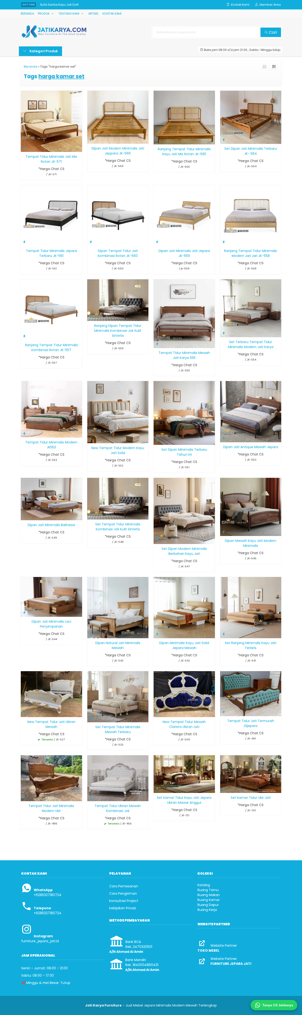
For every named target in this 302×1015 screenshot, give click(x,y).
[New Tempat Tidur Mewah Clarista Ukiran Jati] (184, 694)
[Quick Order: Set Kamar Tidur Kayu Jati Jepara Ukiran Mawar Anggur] (157, 789)
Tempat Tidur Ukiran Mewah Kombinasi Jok (118, 808)
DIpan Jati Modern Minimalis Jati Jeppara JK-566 (118, 151)
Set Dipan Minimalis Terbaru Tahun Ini (184, 452)
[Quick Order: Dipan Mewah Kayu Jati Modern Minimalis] (223, 532)
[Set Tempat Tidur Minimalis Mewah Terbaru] (118, 696)
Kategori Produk (43, 51)
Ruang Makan (208, 895)
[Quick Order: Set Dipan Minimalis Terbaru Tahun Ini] (157, 440)
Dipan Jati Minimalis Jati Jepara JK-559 (184, 253)
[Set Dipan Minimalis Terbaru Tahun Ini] (184, 412)
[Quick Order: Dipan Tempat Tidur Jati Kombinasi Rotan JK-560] (90, 242)
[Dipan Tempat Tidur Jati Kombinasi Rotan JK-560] (118, 215)
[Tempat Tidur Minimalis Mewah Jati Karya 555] (184, 313)
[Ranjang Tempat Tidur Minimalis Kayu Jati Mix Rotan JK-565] (184, 117)
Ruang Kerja (207, 909)
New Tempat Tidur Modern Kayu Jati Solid (117, 450)
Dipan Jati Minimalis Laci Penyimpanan (51, 624)
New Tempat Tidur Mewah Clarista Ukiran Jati (184, 724)
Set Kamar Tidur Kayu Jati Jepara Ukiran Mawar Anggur (184, 800)
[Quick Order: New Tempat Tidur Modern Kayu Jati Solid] (90, 439)
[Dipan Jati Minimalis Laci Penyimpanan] (51, 596)
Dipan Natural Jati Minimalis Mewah (117, 645)
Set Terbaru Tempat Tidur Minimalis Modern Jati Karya (250, 344)
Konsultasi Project (123, 900)
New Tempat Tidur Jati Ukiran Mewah (51, 724)
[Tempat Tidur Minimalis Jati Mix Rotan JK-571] (51, 121)
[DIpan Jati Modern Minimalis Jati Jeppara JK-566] (118, 117)
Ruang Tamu (208, 890)
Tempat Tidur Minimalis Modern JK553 (51, 445)
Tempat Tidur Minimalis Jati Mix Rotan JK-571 (51, 159)
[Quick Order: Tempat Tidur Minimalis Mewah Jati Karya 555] (157, 344)
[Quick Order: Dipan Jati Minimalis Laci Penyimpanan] (24, 612)
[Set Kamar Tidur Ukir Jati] (250, 773)
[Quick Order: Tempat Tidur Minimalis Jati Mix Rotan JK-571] (24, 147)
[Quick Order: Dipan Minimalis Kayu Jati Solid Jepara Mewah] (157, 634)
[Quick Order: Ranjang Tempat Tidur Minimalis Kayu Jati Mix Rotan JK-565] (157, 140)
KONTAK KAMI (112, 14)
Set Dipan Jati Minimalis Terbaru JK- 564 (250, 151)
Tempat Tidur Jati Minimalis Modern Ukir (51, 808)
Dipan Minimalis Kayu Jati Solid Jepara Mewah (184, 645)
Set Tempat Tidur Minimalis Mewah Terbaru (117, 729)
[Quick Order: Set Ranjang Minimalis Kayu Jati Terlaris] (223, 634)
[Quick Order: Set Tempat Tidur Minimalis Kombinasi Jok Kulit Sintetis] (90, 515)
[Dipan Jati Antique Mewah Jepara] (250, 411)
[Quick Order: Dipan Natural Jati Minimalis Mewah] (90, 634)
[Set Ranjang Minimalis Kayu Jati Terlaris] (250, 607)
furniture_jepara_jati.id (40, 941)
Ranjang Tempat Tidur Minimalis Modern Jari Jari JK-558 (250, 253)
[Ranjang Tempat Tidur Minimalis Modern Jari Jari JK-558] (250, 215)
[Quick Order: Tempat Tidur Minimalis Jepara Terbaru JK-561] (24, 242)
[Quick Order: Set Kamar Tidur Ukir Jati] (223, 789)
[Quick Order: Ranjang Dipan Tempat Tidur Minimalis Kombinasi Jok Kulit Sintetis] (90, 317)
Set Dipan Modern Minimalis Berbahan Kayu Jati (184, 551)
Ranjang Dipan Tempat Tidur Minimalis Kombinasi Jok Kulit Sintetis (117, 330)
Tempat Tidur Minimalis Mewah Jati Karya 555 (184, 355)
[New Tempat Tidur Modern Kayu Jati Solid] (118, 412)
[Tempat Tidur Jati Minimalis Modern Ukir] (51, 778)
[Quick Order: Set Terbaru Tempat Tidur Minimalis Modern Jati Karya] (223, 333)
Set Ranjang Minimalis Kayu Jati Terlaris (250, 645)
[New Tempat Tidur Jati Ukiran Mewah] (51, 694)
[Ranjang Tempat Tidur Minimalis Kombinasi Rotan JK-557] (51, 309)
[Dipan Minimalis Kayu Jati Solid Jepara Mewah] (184, 607)
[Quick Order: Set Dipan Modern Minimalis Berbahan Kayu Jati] (157, 540)
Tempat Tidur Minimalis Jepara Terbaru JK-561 (51, 253)
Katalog (203, 885)
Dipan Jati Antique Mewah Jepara (250, 447)
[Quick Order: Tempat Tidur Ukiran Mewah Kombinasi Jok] (90, 797)
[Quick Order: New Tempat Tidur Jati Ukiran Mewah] (24, 713)
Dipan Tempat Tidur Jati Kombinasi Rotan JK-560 (118, 253)
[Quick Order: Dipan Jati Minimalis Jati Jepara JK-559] (157, 242)
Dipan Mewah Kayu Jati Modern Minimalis (250, 543)
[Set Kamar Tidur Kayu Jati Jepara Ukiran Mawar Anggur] (184, 773)
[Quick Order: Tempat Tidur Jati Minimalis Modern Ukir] (24, 797)
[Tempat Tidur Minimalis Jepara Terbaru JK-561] (51, 215)
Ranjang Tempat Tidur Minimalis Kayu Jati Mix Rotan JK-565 (184, 151)
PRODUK (44, 14)
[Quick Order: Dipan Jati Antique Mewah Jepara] (223, 438)
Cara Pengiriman (123, 893)
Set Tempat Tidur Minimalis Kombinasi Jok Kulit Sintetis (117, 527)
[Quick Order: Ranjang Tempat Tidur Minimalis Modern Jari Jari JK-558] (223, 242)
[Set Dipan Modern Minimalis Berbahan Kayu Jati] (184, 510)
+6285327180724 (47, 895)
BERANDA (27, 14)
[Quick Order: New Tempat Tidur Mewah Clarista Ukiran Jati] (157, 713)
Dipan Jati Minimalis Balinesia (51, 525)
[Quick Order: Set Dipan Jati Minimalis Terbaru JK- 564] (223, 139)
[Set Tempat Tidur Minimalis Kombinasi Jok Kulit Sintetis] (118, 498)
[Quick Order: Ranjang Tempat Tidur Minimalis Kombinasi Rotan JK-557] (24, 336)
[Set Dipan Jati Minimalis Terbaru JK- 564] (250, 117)
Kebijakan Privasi (122, 908)
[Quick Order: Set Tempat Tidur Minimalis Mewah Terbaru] (90, 718)
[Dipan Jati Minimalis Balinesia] (51, 498)
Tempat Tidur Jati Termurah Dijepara (250, 723)
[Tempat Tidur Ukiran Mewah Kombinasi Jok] (118, 778)
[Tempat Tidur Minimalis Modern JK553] (51, 409)
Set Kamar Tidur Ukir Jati (251, 797)
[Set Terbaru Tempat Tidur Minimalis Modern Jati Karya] (250, 308)
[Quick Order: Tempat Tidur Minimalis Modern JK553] (24, 433)
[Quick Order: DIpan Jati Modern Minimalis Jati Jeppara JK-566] (90, 139)
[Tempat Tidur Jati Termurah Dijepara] (250, 693)
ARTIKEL (93, 14)
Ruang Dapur (208, 904)
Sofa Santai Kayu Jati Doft (59, 5)
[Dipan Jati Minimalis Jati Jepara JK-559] (184, 215)
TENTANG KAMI (69, 14)
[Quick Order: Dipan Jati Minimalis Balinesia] (24, 516)
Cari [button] (272, 32)
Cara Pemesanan (123, 886)
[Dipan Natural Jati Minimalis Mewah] (118, 607)
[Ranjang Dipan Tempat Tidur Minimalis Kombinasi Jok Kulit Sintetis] (118, 299)
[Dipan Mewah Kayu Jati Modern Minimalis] (250, 506)
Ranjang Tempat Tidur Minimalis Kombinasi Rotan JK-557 (51, 347)
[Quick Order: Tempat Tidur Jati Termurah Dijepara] (223, 712)
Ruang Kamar (208, 899)
